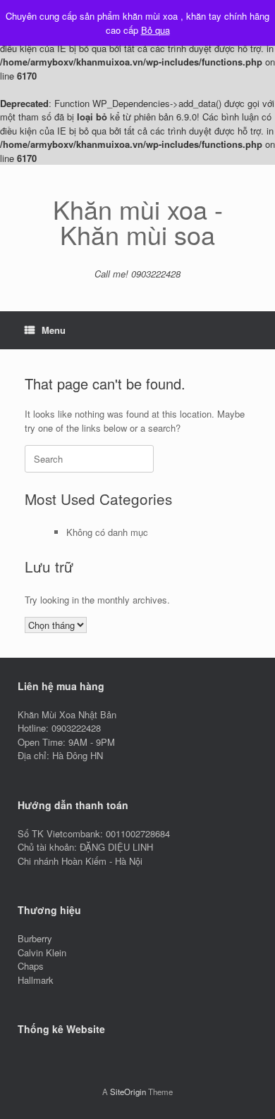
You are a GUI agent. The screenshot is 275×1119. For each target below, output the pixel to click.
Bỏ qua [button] (155, 30)
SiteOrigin (128, 1091)
